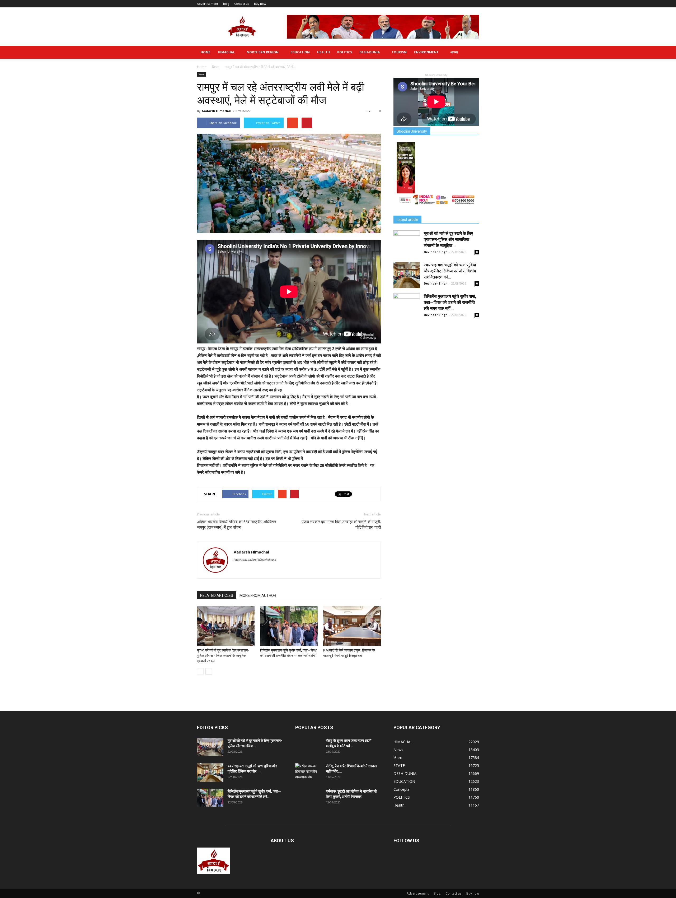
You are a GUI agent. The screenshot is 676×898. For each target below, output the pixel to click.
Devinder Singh (436, 252)
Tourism (399, 52)
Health (323, 52)
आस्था (454, 52)
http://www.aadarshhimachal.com (255, 559)
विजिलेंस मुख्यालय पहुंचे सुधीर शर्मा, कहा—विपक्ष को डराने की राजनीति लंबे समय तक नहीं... (450, 302)
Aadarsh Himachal (216, 111)
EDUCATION (300, 52)
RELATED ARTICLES (216, 595)
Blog (226, 4)
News (398, 749)
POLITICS (344, 52)
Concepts (401, 789)
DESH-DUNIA (369, 52)
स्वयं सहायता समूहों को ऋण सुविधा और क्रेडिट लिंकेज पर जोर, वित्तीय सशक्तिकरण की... (450, 271)
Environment (426, 52)
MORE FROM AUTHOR (258, 595)
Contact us (241, 4)
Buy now (260, 4)
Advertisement (207, 4)
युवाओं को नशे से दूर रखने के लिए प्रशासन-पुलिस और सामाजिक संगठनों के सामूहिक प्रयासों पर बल (223, 655)
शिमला (201, 74)
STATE (399, 765)
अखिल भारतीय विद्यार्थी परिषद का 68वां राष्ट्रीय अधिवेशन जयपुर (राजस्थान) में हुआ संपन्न (236, 524)
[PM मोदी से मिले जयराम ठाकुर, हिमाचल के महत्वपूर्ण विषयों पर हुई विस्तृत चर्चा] (352, 626)
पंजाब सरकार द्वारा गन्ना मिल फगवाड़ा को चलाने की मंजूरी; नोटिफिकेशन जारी (341, 524)
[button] (472, 52)
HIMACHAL (226, 52)
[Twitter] (238, 570)
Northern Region (263, 52)
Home (205, 52)
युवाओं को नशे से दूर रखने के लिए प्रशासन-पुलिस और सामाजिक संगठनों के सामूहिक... (448, 239)
